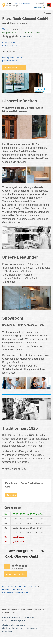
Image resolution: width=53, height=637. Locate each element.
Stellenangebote (17, 620)
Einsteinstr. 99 (9, 44)
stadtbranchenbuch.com (13, 625)
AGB (4, 620)
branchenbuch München (18, 3)
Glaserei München (27, 586)
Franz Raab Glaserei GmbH (15, 592)
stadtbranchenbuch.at (12, 628)
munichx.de (31, 628)
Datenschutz (29, 617)
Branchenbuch (9, 586)
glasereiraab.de (9, 60)
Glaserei (6, 29)
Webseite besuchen (14, 67)
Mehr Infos (11, 495)
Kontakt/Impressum (11, 617)
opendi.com (7, 631)
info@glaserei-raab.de (12, 57)
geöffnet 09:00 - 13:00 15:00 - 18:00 (21, 32)
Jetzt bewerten (26, 36)
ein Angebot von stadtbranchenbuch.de (14, 6)
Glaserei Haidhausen (12, 589)
